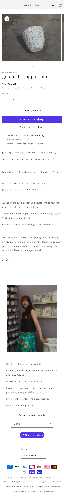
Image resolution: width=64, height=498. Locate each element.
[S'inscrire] (49, 424)
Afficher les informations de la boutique (25, 143)
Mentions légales (47, 491)
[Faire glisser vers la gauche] (25, 66)
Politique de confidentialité (49, 482)
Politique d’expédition (38, 486)
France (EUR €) (30, 455)
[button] (3, 5)
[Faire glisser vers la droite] (38, 66)
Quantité (6, 93)
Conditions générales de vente (25, 491)
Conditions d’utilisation (16, 486)
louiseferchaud (20, 478)
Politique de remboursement (23, 482)
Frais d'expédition (20, 88)
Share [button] (9, 259)
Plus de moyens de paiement (32, 127)
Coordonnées (55, 486)
